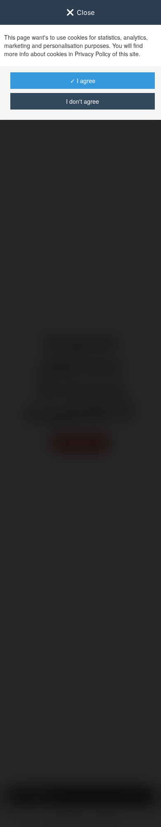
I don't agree (82, 101)
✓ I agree (82, 80)
